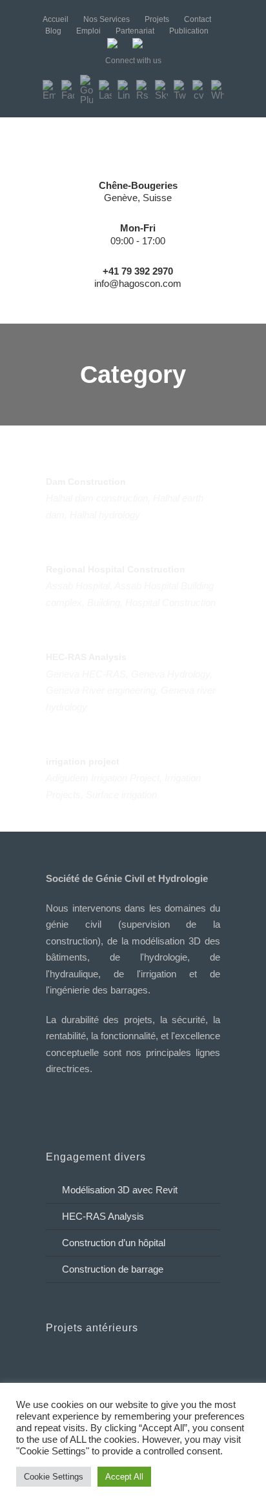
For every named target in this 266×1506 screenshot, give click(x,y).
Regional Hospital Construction (115, 569)
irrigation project (82, 761)
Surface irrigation (121, 794)
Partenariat (135, 30)
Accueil (55, 19)
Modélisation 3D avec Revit (120, 1189)
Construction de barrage (112, 1269)
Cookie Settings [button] (53, 1477)
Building (103, 602)
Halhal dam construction (97, 498)
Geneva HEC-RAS (86, 674)
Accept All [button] (124, 1477)
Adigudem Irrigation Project (102, 777)
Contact (197, 19)
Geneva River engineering (101, 690)
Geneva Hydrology (170, 674)
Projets (157, 19)
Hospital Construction (170, 602)
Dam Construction (86, 481)
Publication (189, 30)
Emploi (88, 30)
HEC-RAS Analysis (86, 657)
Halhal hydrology (105, 514)
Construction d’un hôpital (113, 1242)
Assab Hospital (78, 585)
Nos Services (106, 19)
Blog (53, 30)
